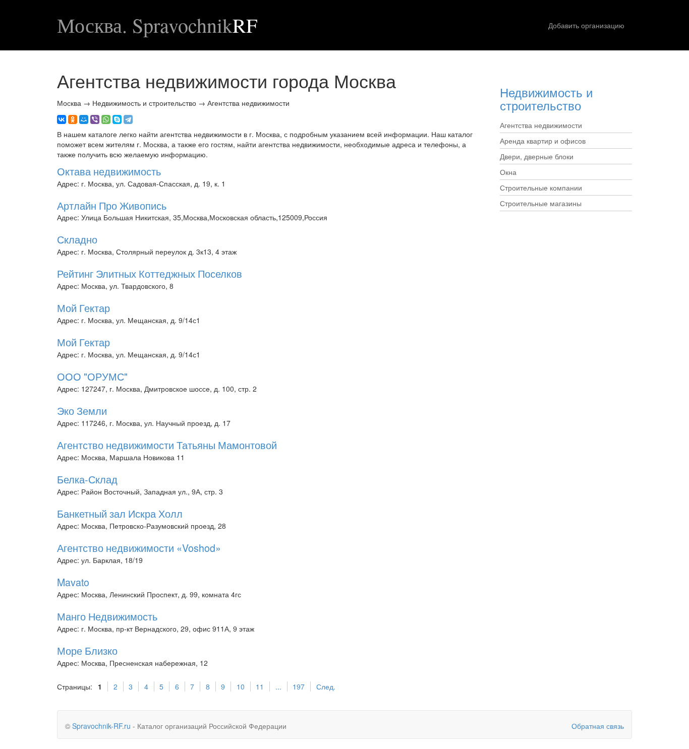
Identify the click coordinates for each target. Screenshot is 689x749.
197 (299, 686)
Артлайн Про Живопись (111, 205)
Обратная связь (597, 726)
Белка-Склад (87, 479)
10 (241, 686)
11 (260, 686)
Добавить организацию (586, 25)
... (278, 686)
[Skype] (117, 119)
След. (325, 686)
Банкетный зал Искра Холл (120, 513)
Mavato (73, 582)
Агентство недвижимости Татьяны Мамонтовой (167, 445)
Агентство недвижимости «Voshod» (139, 547)
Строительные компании (541, 187)
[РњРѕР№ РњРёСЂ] (83, 119)
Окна (508, 172)
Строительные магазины (541, 203)
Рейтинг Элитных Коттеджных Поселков (149, 273)
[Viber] (94, 119)
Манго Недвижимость (107, 616)
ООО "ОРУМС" (92, 376)
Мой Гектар (83, 307)
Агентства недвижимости (541, 125)
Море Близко (87, 650)
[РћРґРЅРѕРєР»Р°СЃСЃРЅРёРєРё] (72, 119)
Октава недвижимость (109, 171)
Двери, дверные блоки (536, 156)
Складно (77, 239)
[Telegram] (128, 119)
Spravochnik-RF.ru (101, 726)
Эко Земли (82, 410)
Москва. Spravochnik (157, 25)
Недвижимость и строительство (546, 98)
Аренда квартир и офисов (543, 141)
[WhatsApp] (105, 119)
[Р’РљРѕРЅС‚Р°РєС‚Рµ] (61, 119)
